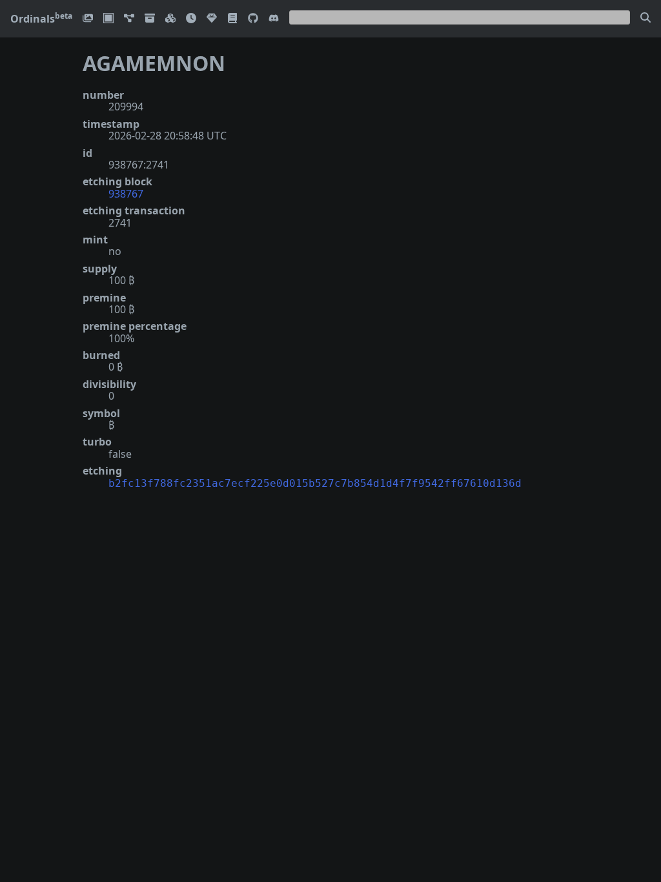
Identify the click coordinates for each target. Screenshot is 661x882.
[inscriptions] (88, 19)
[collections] (129, 19)
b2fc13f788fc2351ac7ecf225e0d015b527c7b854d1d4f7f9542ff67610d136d (315, 483)
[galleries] (150, 19)
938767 (125, 194)
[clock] (191, 19)
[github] (253, 19)
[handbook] (232, 19)
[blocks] (170, 19)
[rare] (212, 19)
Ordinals (41, 19)
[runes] (108, 19)
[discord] (274, 19)
